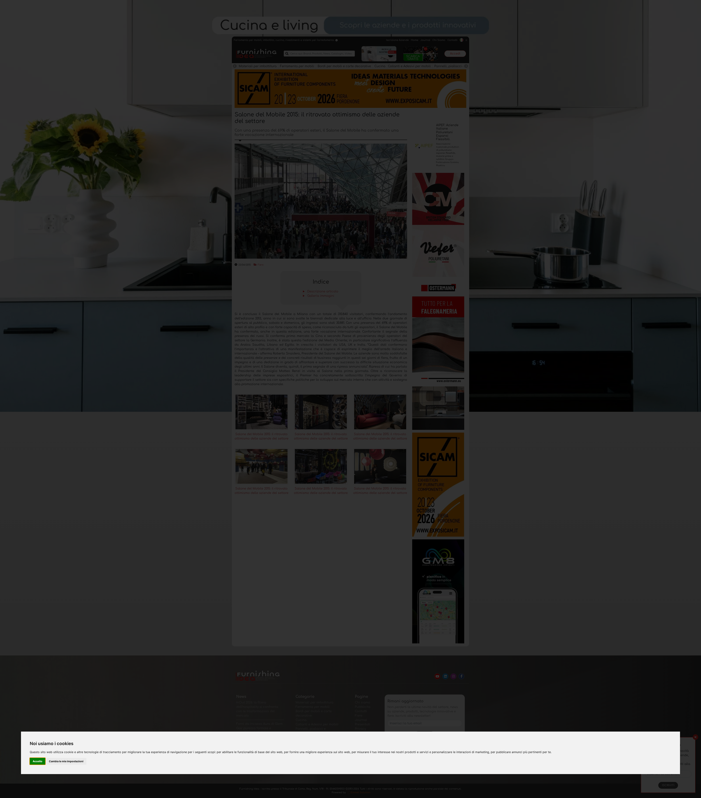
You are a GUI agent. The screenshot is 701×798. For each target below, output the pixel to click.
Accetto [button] (37, 761)
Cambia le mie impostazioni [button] (66, 761)
